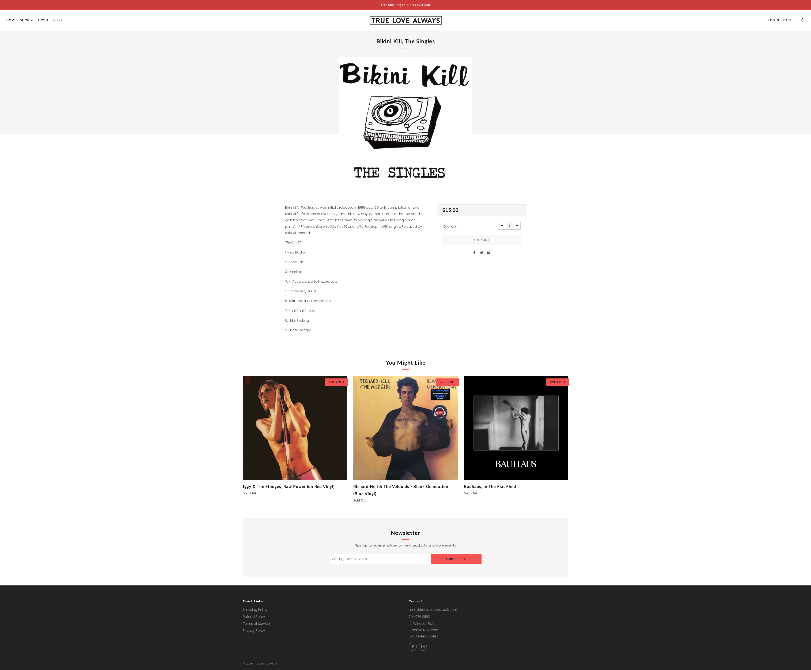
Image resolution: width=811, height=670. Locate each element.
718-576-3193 (419, 616)
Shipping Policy (255, 609)
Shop (24, 20)
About (43, 20)
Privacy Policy (254, 630)
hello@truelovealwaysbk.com (433, 609)
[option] (405, 123)
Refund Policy (254, 616)
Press (58, 20)
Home (11, 20)
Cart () (790, 20)
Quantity (449, 226)
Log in (773, 20)
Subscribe (454, 558)
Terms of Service (256, 623)
